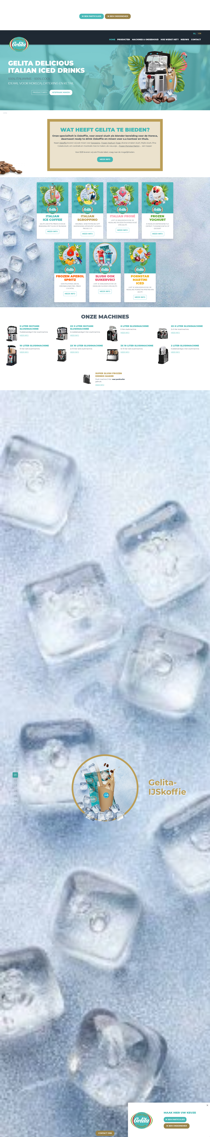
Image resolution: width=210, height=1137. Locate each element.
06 (15, 801)
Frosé (118, 143)
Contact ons (105, 1133)
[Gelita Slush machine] (87, 379)
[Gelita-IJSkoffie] (105, 788)
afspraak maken (61, 92)
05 (15, 796)
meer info (52, 231)
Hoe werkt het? (170, 39)
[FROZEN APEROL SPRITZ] (70, 254)
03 (15, 785)
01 (15, 774)
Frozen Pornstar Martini (129, 146)
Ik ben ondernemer (176, 1126)
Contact (196, 39)
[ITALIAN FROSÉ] (122, 194)
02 (15, 780)
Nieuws (185, 39)
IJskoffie (63, 143)
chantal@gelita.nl (96, 1121)
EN (199, 34)
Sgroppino (95, 143)
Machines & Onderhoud (145, 39)
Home (112, 39)
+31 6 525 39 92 (95, 1113)
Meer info (105, 159)
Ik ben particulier (175, 1119)
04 (15, 790)
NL (194, 34)
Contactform (95, 1129)
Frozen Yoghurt (108, 143)
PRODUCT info (40, 92)
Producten (123, 39)
